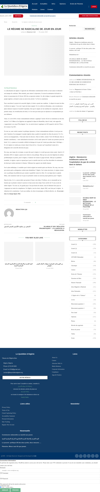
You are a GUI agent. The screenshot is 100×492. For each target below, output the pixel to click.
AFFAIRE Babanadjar (83, 257)
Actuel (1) (14, 22)
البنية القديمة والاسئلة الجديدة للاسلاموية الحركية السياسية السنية (20, 438)
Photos (83, 321)
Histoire (34, 9)
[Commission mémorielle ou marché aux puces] (75, 218)
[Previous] (25, 16)
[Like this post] (36, 202)
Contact (50, 9)
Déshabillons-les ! (74, 54)
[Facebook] (75, 16)
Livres (42, 9)
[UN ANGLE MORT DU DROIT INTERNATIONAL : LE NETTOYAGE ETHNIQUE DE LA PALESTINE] (75, 201)
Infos (53, 4)
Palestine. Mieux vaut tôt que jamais (14, 446)
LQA (34, 456)
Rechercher (72, 25)
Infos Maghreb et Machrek (83, 287)
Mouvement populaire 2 (83, 308)
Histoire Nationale (83, 282)
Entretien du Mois (83, 278)
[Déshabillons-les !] (75, 189)
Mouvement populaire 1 (83, 304)
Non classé (83, 312)
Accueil (34, 4)
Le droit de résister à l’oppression (84, 111)
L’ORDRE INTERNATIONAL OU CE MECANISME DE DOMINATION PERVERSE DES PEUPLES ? (82, 82)
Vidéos (83, 334)
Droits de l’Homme (76, 4)
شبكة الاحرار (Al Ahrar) (25, 386)
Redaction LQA (31, 32)
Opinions (63, 4)
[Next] (28, 16)
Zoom (83, 338)
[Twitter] (77, 16)
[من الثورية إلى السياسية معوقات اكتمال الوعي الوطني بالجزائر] (49, 251)
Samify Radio (25, 397)
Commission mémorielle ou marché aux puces (43, 16)
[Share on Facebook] (39, 202)
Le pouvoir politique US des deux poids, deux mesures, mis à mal (89, 175)
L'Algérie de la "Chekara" (83, 295)
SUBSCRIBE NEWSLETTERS (90, 16)
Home (5, 22)
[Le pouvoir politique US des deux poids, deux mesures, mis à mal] (75, 176)
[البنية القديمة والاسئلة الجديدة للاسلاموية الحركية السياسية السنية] (18, 251)
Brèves (83, 261)
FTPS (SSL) (9, 487)
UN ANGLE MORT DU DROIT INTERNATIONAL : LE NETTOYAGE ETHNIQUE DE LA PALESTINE (80, 60)
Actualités (43, 4)
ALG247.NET (25, 392)
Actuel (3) (83, 253)
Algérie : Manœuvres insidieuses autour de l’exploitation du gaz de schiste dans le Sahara (82, 160)
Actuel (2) (83, 248)
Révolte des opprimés (83, 325)
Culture (83, 270)
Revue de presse (83, 329)
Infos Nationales (83, 291)
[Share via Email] (44, 202)
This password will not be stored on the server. (13, 481)
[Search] (99, 6)
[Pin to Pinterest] (42, 202)
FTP (2, 487)
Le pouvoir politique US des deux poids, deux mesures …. (21, 442)
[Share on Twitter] (40, 202)
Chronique (83, 265)
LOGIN (94, 6)
